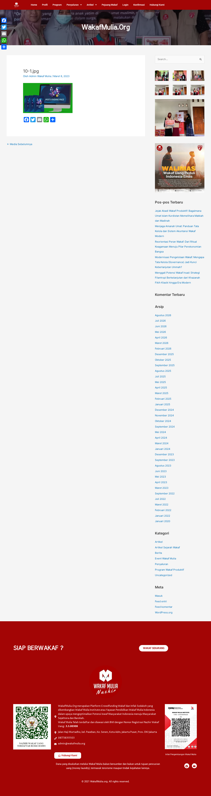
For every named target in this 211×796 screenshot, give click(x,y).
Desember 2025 (164, 354)
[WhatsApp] (4, 40)
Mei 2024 (160, 432)
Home (34, 4)
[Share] (4, 47)
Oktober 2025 (163, 359)
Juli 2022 (160, 498)
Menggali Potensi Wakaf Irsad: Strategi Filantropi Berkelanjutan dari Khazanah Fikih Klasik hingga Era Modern (177, 277)
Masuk (159, 595)
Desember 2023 (164, 454)
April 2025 (161, 387)
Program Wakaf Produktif (169, 569)
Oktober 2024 (163, 421)
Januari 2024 (162, 448)
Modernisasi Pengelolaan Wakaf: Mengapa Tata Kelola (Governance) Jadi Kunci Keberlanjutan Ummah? (179, 262)
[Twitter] (4, 27)
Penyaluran (73, 4)
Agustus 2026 (163, 315)
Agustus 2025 (163, 370)
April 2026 (161, 337)
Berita (158, 552)
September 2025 (165, 365)
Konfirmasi (139, 4)
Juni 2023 (161, 471)
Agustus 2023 (163, 465)
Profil (45, 4)
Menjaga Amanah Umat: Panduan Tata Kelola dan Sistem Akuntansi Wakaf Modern (177, 231)
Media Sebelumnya (19, 144)
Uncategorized (163, 575)
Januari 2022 (162, 515)
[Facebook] (4, 20)
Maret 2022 (161, 504)
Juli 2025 (160, 376)
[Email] (4, 33)
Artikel (90, 4)
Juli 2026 (160, 320)
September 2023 (165, 460)
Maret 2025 (161, 393)
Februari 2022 (163, 510)
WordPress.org (163, 612)
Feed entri (161, 601)
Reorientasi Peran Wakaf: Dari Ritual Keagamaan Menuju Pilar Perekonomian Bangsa (178, 246)
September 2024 (165, 426)
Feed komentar (163, 606)
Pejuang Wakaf (110, 4)
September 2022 (165, 493)
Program (57, 4)
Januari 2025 (162, 404)
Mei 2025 (160, 382)
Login (125, 4)
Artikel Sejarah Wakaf (167, 547)
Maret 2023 (161, 487)
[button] (74, 5)
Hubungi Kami (157, 4)
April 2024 (161, 437)
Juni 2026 (160, 326)
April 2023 (161, 482)
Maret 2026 (161, 343)
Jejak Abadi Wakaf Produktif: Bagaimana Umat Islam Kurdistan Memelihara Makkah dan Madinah (179, 215)
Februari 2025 (163, 398)
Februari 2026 (163, 348)
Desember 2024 (164, 409)
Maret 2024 (161, 443)
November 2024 (164, 415)
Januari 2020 (162, 521)
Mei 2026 (160, 331)
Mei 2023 (160, 476)
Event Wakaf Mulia (165, 558)
